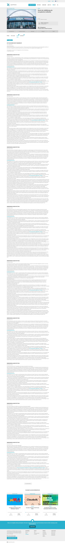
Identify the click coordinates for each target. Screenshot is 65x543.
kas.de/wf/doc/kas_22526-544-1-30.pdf (38, 120)
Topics (44, 535)
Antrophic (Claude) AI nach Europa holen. (32, 508)
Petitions (39, 4)
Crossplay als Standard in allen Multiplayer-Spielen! (15, 508)
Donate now (32, 526)
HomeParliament (36, 533)
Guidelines (44, 4)
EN (56, 1)
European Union (11, 8)
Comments (22, 35)
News (17, 35)
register (49, 1)
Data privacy (53, 533)
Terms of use (53, 532)
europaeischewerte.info (10, 66)
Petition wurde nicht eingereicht (14, 43)
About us (49, 4)
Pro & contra (13, 35)
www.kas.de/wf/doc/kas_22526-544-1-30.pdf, (24, 467)
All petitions (44, 533)
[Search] (57, 4)
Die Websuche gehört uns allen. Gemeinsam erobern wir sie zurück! (50, 508)
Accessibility (53, 535)
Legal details (53, 534)
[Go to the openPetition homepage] (12, 4)
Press (26, 533)
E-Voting (35, 534)
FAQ (34, 532)
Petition (8, 35)
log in (53, 1)
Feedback (27, 534)
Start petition (32, 4)
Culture (39, 8)
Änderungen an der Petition (13, 54)
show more (29, 483)
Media (15, 506)
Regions (44, 536)
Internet (32, 506)
